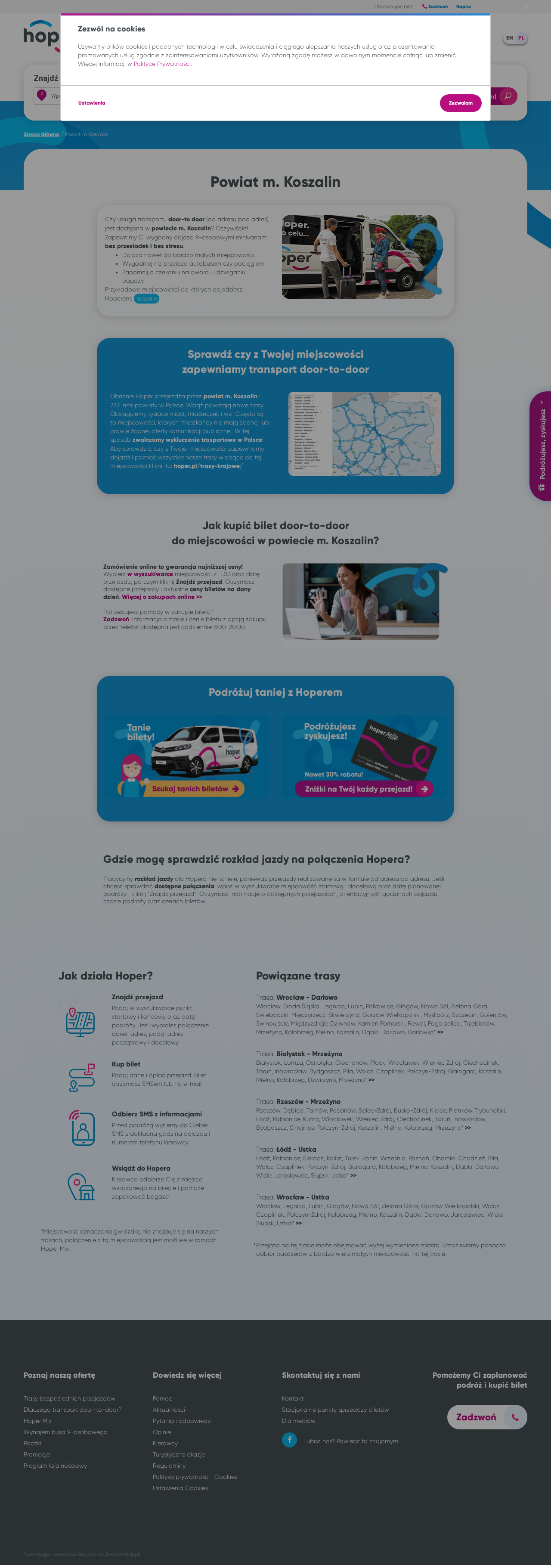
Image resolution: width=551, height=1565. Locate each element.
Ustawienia (91, 103)
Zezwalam (461, 103)
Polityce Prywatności (162, 63)
